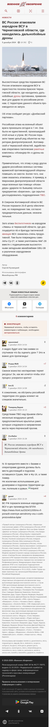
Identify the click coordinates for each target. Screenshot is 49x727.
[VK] (30, 711)
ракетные (39, 149)
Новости (6, 17)
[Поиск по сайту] (6, 11)
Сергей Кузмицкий (10, 268)
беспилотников (23, 223)
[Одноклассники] (19, 711)
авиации (6, 234)
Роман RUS (13, 364)
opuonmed (13, 342)
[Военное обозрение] (24, 4)
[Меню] (43, 11)
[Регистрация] (31, 11)
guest (10, 496)
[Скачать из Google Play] (24, 702)
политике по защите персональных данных (19, 694)
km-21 (11, 386)
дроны (17, 96)
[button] (18, 11)
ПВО (42, 195)
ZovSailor (12, 436)
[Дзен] (42, 711)
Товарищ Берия (15, 407)
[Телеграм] (7, 711)
